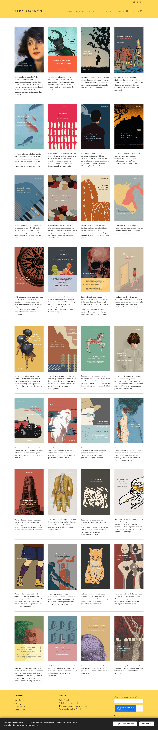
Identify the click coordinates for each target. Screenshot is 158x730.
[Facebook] (134, 2)
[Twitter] (137, 2)
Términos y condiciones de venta (73, 706)
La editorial (20, 700)
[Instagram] (140, 2)
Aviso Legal (64, 700)
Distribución (20, 706)
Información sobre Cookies (70, 709)
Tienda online (20, 709)
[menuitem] (69, 11)
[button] (123, 11)
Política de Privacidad (68, 703)
